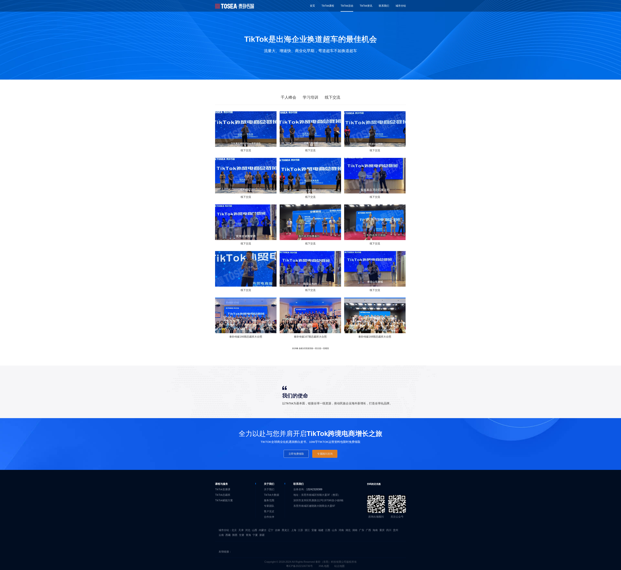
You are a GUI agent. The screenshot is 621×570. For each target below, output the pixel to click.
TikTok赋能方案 (224, 500)
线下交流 (332, 97)
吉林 (277, 530)
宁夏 (255, 535)
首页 (309, 348)
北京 (234, 530)
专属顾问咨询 (325, 453)
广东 (361, 530)
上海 (293, 530)
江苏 (300, 530)
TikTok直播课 (222, 489)
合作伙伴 (269, 516)
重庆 (382, 530)
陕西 (234, 535)
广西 (368, 530)
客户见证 (269, 511)
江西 (327, 530)
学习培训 (310, 97)
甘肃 (241, 535)
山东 (334, 530)
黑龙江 (285, 530)
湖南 (354, 530)
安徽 (314, 530)
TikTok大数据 (271, 494)
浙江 (307, 530)
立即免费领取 (296, 453)
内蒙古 (263, 530)
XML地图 (324, 566)
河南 (341, 530)
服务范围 (269, 500)
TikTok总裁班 (222, 494)
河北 (247, 530)
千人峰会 (288, 97)
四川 (388, 530)
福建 (320, 530)
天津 (241, 530)
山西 (254, 530)
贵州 (395, 530)
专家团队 (269, 505)
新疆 (262, 535)
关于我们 (269, 489)
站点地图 (339, 566)
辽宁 (270, 530)
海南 (375, 530)
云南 (221, 535)
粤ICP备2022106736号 (299, 566)
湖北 (348, 530)
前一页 (314, 348)
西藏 (228, 535)
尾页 (327, 348)
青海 (248, 535)
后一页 (322, 348)
